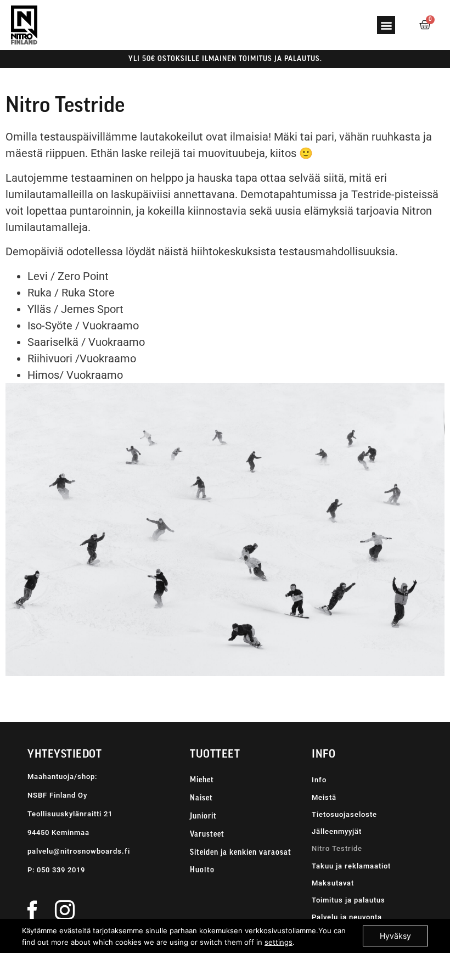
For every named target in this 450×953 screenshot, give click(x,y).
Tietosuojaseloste (344, 814)
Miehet (202, 780)
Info (319, 780)
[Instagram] (64, 910)
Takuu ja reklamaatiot (351, 866)
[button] (386, 25)
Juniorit (203, 816)
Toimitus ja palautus (348, 900)
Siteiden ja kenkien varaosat (240, 853)
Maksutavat (333, 883)
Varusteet (207, 835)
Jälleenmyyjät (337, 831)
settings (278, 942)
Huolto (202, 870)
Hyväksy (395, 935)
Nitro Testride (337, 848)
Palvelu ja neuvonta (347, 917)
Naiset (201, 798)
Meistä (324, 797)
